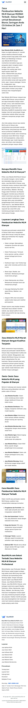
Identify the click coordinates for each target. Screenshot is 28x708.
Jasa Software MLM (7, 652)
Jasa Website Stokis (7, 659)
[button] (25, 2)
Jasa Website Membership (9, 662)
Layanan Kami (5, 672)
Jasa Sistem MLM (7, 650)
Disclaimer (5, 676)
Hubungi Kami (5, 674)
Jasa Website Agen (7, 657)
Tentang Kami (5, 669)
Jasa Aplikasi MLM (7, 647)
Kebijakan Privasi (6, 679)
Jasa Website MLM (7, 654)
